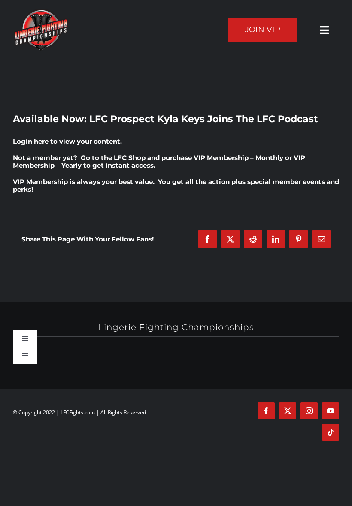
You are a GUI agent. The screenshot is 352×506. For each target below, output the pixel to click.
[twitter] (287, 410)
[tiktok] (330, 432)
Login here (31, 141)
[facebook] (266, 410)
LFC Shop (130, 158)
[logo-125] (41, 11)
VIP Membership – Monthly (238, 158)
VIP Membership (40, 182)
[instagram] (309, 410)
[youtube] (330, 410)
